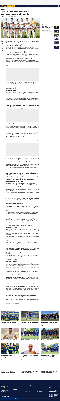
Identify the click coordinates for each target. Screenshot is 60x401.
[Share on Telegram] (2, 50)
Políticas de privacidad (5, 398)
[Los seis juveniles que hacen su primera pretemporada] (10, 348)
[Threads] (55, 6)
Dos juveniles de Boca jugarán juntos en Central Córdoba (49, 356)
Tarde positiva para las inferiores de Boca (29, 323)
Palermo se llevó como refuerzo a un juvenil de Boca (9, 340)
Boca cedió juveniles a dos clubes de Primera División (29, 340)
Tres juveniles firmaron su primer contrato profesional (29, 372)
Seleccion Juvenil (15, 303)
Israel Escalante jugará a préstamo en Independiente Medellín (8, 373)
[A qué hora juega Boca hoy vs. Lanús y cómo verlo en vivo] (56, 27)
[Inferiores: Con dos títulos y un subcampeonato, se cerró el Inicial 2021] (50, 316)
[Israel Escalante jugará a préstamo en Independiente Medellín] (10, 364)
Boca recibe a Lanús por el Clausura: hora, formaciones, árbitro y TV (47, 31)
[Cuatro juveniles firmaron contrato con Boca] (50, 333)
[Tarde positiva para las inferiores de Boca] (30, 316)
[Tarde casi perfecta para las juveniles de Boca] (10, 316)
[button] (16, 398)
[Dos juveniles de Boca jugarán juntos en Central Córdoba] (50, 348)
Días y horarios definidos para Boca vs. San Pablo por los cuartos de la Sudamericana (47, 35)
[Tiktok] (53, 6)
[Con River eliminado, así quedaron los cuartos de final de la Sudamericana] (56, 47)
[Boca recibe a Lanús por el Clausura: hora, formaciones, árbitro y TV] (56, 31)
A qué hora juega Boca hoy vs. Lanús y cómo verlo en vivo (47, 27)
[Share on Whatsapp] (2, 48)
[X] (47, 6)
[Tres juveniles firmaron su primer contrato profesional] (30, 364)
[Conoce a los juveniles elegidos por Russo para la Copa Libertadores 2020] (50, 364)
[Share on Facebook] (2, 44)
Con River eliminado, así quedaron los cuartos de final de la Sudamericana (47, 47)
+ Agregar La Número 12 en (21, 16)
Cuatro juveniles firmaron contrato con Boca (47, 340)
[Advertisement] (30, 2)
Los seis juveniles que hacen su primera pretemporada (9, 356)
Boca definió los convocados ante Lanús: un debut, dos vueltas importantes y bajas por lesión (47, 43)
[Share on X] (2, 46)
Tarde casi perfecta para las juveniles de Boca (8, 323)
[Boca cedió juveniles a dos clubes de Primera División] (30, 333)
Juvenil (3, 9)
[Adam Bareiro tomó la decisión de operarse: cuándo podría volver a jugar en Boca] (56, 39)
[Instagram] (52, 6)
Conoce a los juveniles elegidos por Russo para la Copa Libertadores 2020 (49, 373)
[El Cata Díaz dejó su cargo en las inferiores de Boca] (30, 348)
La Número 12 (4, 16)
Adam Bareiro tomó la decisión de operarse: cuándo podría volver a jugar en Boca (47, 39)
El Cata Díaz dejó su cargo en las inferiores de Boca (29, 356)
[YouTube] (49, 6)
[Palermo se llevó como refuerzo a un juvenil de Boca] (10, 333)
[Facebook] (46, 6)
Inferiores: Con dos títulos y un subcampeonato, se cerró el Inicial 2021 (50, 324)
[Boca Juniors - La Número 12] (8, 6)
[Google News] (51, 6)
